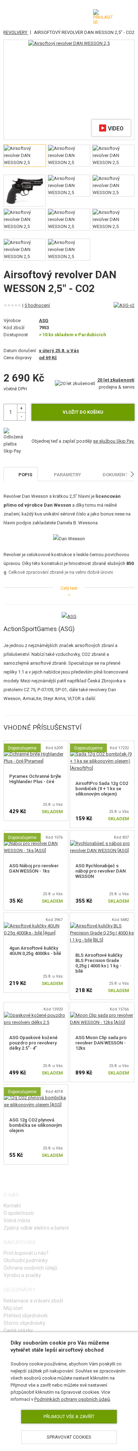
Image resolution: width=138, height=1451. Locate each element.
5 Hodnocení (37, 305)
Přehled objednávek (26, 1315)
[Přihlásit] (103, 17)
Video (115, 129)
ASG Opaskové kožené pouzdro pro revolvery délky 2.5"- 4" (33, 1043)
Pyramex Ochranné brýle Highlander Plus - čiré (35, 779)
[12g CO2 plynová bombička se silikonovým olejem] (36, 1097)
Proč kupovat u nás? (26, 1253)
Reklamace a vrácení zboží (33, 1301)
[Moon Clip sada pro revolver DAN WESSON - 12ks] (102, 1015)
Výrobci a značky (22, 1275)
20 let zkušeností (115, 380)
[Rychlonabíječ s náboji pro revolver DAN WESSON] (102, 843)
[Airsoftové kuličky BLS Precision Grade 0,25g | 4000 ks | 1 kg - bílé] (102, 925)
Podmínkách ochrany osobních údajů (72, 1399)
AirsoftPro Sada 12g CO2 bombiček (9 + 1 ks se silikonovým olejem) (101, 789)
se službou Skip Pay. (113, 441)
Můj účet (13, 1308)
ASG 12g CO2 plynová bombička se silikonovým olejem (35, 1125)
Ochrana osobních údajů (30, 1268)
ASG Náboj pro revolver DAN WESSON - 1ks (34, 868)
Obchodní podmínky (26, 1260)
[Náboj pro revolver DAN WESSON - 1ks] (36, 843)
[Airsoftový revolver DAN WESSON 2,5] (69, 43)
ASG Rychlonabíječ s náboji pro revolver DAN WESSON (100, 871)
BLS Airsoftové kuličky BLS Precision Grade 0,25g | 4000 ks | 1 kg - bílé (98, 963)
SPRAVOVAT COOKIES (69, 1437)
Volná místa (17, 1220)
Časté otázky (18, 1330)
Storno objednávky (24, 1323)
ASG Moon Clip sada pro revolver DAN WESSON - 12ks (101, 1043)
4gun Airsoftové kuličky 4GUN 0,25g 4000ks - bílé (35, 950)
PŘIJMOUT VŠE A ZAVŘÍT (69, 1416)
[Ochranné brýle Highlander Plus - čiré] (36, 754)
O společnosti (19, 1213)
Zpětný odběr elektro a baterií (36, 1228)
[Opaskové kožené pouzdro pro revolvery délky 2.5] (36, 1015)
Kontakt (12, 1205)
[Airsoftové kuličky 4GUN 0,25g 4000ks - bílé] (36, 925)
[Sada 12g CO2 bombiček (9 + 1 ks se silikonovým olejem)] (102, 754)
